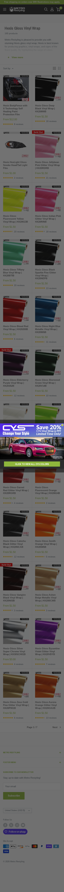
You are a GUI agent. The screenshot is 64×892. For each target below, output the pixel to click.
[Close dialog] (62, 425)
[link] (32, 441)
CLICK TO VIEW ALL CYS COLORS (32, 464)
